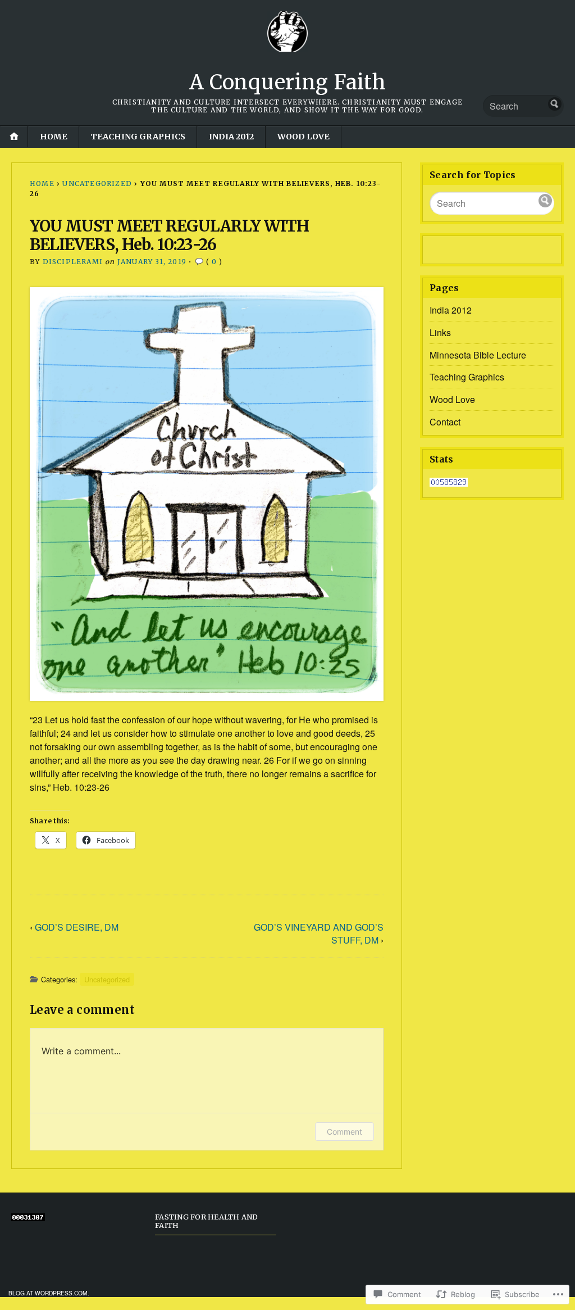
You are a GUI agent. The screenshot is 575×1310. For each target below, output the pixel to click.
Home (53, 137)
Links (440, 332)
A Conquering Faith (287, 82)
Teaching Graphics (138, 137)
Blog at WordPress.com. (48, 1293)
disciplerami (73, 261)
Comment (344, 1131)
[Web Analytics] (449, 483)
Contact (445, 421)
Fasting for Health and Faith (206, 1221)
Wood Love (303, 137)
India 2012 (231, 137)
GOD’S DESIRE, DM (76, 927)
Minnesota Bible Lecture (478, 354)
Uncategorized (97, 183)
